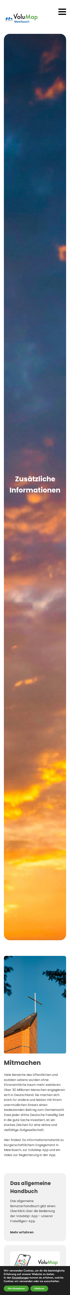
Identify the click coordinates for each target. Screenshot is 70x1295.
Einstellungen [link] (20, 1278)
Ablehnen (39, 1288)
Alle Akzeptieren (16, 1288)
